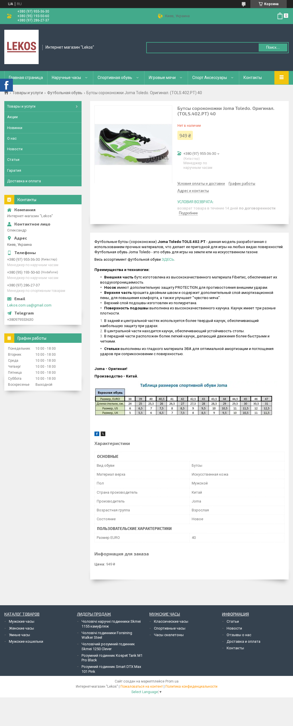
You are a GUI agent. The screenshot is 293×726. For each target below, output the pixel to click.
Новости (15, 149)
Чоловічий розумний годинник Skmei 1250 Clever (108, 646)
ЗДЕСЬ (168, 259)
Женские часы (21, 628)
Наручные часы (66, 77)
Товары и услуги (27, 92)
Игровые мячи (162, 77)
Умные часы (19, 635)
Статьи (13, 159)
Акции (12, 117)
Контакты (252, 77)
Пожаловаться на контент (141, 687)
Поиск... (273, 47)
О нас (12, 138)
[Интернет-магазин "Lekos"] (21, 47)
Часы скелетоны (169, 635)
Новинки (14, 128)
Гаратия (14, 170)
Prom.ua (172, 681)
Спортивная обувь (115, 77)
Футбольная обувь (64, 92)
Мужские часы (21, 621)
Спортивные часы (169, 628)
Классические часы (171, 621)
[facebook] (96, 435)
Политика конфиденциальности (191, 687)
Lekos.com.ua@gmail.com (29, 305)
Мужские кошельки (26, 641)
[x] (103, 435)
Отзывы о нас (239, 635)
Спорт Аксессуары (209, 77)
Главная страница (26, 77)
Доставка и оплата (24, 181)
